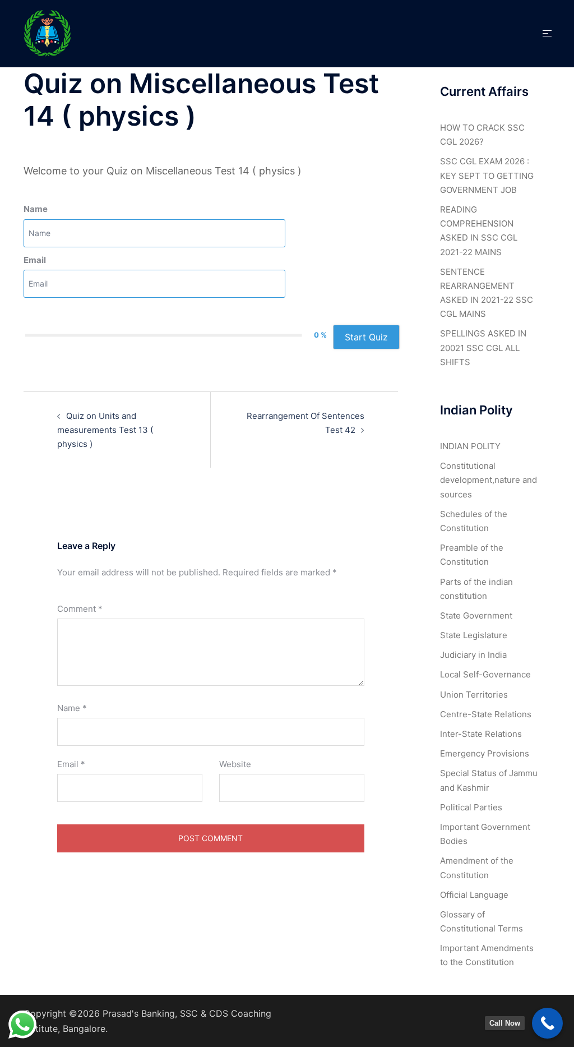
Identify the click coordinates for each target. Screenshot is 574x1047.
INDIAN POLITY (470, 446)
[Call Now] (547, 1023)
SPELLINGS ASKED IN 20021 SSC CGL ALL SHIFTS (483, 347)
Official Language (474, 894)
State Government (476, 615)
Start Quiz (366, 337)
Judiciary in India (473, 654)
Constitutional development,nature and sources (488, 479)
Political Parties (471, 807)
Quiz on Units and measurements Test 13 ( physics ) (105, 430)
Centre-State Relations (485, 714)
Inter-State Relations (481, 733)
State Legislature (473, 635)
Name (36, 209)
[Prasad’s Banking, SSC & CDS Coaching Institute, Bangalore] (47, 32)
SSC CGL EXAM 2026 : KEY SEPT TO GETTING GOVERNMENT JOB (487, 175)
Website (235, 764)
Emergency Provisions (484, 753)
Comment (80, 608)
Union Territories (474, 694)
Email (35, 260)
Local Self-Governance (485, 674)
